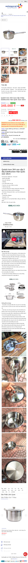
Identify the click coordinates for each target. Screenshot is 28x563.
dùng (3, 491)
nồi (22, 490)
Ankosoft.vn (14, 558)
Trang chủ (3, 14)
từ (9, 491)
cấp (18, 488)
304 (12, 488)
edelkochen (4, 490)
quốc (12, 490)
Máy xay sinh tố (7, 551)
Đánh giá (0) (6, 161)
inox (9, 488)
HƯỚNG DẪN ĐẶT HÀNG (8, 164)
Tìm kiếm (10, 14)
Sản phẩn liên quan (8, 494)
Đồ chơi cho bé (7, 541)
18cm (19, 490)
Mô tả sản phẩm (7, 158)
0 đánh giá (8, 103)
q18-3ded (13, 491)
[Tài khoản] (22, 1)
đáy (21, 488)
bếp (6, 491)
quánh (5, 488)
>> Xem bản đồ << (20, 138)
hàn (8, 490)
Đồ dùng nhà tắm (7, 544)
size (15, 490)
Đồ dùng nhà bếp (7, 548)
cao (15, 488)
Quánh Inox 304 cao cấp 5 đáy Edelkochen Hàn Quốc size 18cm (13, 16)
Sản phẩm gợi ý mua (8, 497)
